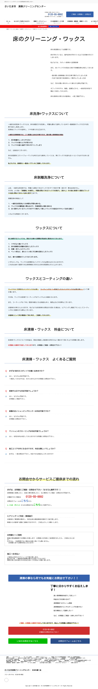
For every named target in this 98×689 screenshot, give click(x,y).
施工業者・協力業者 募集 (13, 660)
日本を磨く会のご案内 (45, 662)
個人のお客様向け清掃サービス (32, 660)
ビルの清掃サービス (79, 661)
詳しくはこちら (54, 26)
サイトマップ (16, 656)
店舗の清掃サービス (11, 661)
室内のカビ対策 (10, 658)
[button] (49, 631)
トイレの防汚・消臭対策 (12, 659)
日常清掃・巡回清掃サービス (77, 658)
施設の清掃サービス (26, 661)
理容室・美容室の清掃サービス (52, 660)
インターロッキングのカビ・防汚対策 (55, 659)
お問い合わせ (74, 662)
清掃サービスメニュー (41, 656)
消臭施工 (64, 658)
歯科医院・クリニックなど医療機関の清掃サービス (78, 660)
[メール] (6, 680)
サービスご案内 (28, 656)
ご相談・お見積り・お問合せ (81, 14)
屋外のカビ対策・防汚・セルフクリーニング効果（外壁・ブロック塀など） (37, 658)
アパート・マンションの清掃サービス (45, 661)
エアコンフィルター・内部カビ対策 (32, 659)
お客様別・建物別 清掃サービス (14, 662)
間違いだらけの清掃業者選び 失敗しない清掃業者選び (65, 656)
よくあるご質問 (73, 659)
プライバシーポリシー (61, 662)
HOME (7, 656)
